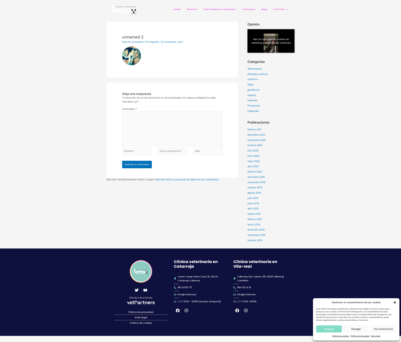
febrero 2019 (254, 219)
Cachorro (252, 79)
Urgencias (253, 110)
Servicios (192, 9)
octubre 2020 (254, 145)
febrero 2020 (254, 171)
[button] (394, 302)
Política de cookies (340, 336)
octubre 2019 (254, 187)
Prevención (253, 105)
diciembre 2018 (256, 229)
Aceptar (329, 328)
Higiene (251, 95)
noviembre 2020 (256, 140)
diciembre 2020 (256, 134)
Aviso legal (375, 336)
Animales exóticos (257, 74)
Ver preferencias (383, 328)
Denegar (356, 328)
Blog (264, 9)
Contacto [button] (279, 9)
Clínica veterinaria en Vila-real (255, 264)
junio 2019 (253, 203)
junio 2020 (253, 155)
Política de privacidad (359, 336)
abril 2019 (252, 208)
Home (177, 9)
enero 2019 (253, 224)
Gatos (250, 84)
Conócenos (248, 9)
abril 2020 (253, 166)
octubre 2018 (254, 240)
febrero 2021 (254, 129)
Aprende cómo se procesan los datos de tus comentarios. (187, 179)
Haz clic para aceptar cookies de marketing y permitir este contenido (271, 41)
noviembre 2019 (256, 182)
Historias (252, 100)
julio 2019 (252, 198)
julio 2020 (252, 150)
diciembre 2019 (256, 176)
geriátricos (253, 89)
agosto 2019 (254, 192)
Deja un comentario (133, 41)
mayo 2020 (253, 161)
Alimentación (254, 68)
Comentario (129, 108)
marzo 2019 (253, 213)
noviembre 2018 (256, 234)
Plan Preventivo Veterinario (220, 9)
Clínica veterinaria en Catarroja (196, 264)
